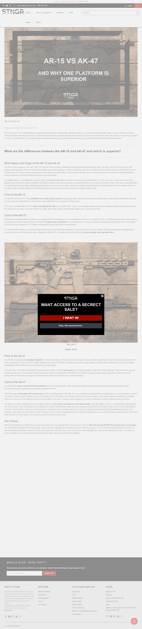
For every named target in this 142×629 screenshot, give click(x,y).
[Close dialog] (102, 296)
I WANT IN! (71, 318)
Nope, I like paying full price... (71, 326)
